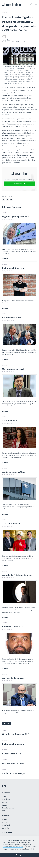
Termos (4, 802)
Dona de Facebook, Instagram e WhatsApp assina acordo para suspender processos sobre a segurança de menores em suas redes (19, 610)
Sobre (4, 796)
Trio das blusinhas (11, 523)
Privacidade (6, 799)
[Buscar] (31, 4)
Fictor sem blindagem (13, 268)
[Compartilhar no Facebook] (11, 199)
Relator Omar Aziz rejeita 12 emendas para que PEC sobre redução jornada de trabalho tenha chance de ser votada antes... (19, 352)
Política (4, 819)
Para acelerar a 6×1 (11, 317)
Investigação (6, 825)
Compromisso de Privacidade (13, 847)
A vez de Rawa (9, 420)
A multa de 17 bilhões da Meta (16, 575)
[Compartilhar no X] (7, 199)
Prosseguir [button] (19, 855)
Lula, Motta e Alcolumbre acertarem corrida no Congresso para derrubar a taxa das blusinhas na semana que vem (18, 558)
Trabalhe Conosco (8, 808)
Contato (4, 805)
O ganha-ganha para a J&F (15, 217)
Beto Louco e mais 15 (12, 627)
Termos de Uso (30, 849)
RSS (3, 811)
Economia (5, 828)
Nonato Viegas (6, 40)
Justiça (4, 822)
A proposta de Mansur (13, 678)
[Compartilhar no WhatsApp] (3, 199)
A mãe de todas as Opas (13, 472)
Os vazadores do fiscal (13, 369)
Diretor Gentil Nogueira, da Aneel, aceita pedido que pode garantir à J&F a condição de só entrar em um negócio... (19, 251)
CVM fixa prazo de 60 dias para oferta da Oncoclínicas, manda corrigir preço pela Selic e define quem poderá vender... (18, 507)
